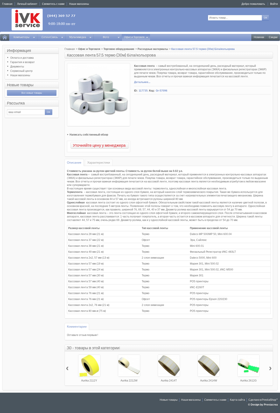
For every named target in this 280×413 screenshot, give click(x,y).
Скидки (273, 37)
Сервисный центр (21, 70)
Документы (17, 66)
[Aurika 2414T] (169, 366)
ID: (136, 90)
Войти (274, 3)
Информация (19, 50)
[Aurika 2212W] (129, 366)
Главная (70, 49)
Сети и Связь (50, 37)
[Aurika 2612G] (248, 366)
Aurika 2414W (208, 380)
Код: (152, 90)
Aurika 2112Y (89, 380)
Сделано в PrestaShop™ (263, 400)
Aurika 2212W (129, 380)
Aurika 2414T (169, 380)
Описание (74, 162)
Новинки (259, 37)
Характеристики (98, 162)
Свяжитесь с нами (215, 400)
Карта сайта (237, 400)
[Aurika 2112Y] (89, 366)
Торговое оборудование (118, 49)
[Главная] (4, 37)
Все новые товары (31, 93)
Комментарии (77, 326)
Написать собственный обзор (89, 134)
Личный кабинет (27, 3)
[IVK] (44, 19)
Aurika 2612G (248, 380)
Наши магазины (20, 75)
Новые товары (20, 85)
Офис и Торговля (134, 37)
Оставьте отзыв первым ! (82, 335)
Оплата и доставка (22, 57)
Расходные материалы (153, 49)
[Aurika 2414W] (209, 366)
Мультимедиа (77, 37)
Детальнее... (142, 82)
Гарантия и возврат (22, 62)
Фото (106, 37)
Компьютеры (22, 37)
